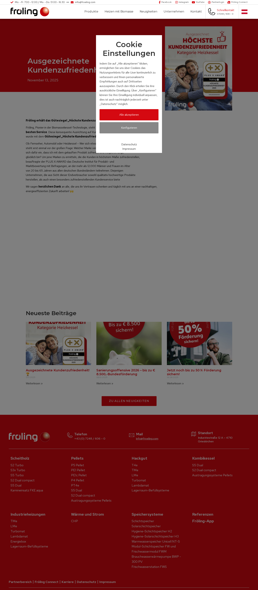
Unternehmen (174, 11)
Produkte (91, 11)
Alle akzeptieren (129, 115)
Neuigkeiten (148, 11)
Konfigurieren (129, 128)
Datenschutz (129, 144)
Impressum (129, 149)
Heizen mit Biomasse (119, 11)
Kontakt (196, 11)
